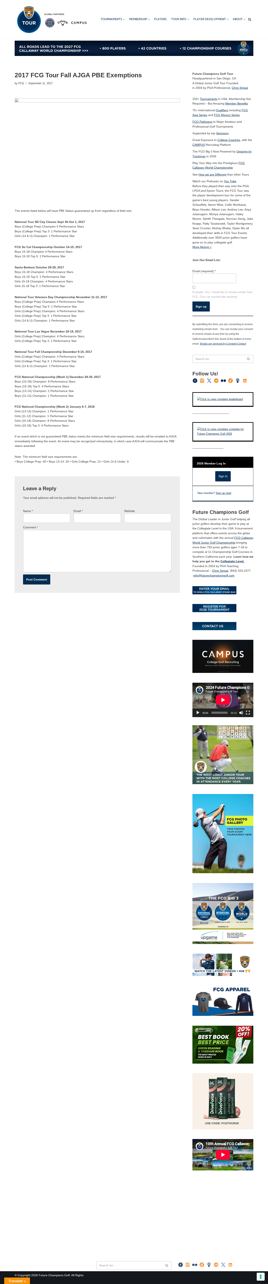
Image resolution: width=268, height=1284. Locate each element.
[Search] (249, 19)
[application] (222, 700)
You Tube (230, 181)
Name (28, 511)
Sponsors (222, 133)
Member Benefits (236, 103)
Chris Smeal (240, 87)
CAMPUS (198, 144)
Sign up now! (223, 493)
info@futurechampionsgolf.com (213, 575)
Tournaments (208, 99)
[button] (124, 19)
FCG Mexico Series (227, 115)
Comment (30, 527)
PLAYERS (160, 19)
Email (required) (204, 271)
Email (78, 511)
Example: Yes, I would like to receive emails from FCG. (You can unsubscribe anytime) (222, 294)
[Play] (198, 713)
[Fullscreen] (248, 713)
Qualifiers (222, 110)
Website (129, 511)
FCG (21, 83)
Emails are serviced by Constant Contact (223, 343)
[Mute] (241, 713)
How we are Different (212, 174)
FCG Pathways (202, 121)
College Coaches (229, 140)
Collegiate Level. (232, 561)
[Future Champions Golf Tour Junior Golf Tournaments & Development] (51, 19)
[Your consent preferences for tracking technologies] (261, 1277)
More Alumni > (201, 247)
